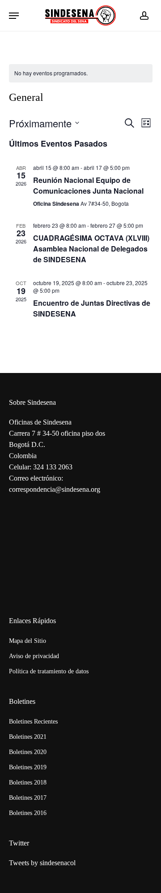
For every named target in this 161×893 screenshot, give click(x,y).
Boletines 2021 (28, 736)
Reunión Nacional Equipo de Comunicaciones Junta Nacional (88, 185)
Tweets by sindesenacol (42, 863)
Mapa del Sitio (27, 640)
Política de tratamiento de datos (49, 671)
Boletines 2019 (28, 767)
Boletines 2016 (28, 813)
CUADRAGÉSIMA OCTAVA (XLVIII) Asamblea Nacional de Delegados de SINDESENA (91, 248)
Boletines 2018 (28, 782)
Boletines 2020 (28, 752)
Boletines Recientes (33, 721)
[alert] (81, 73)
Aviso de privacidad (34, 656)
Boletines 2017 (28, 797)
